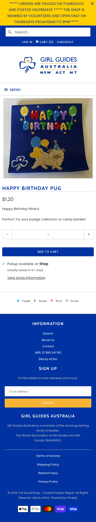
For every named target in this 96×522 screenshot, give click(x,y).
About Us (48, 340)
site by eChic (41, 498)
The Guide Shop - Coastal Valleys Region (46, 493)
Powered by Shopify (64, 498)
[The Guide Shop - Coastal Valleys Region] (48, 66)
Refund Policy (48, 473)
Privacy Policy (48, 481)
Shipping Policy (48, 464)
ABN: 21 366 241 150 (48, 352)
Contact (48, 346)
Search (48, 333)
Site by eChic (48, 359)
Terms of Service (48, 456)
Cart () (46, 42)
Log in (27, 42)
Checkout (65, 42)
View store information (26, 277)
